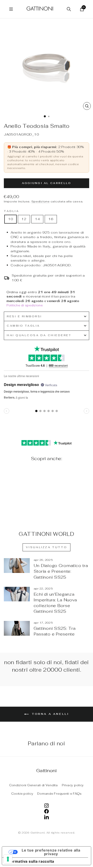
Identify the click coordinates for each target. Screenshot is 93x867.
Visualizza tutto (46, 547)
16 (50, 219)
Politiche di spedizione (25, 305)
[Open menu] (11, 9)
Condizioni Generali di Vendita (33, 785)
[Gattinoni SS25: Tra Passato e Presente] (17, 628)
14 (37, 219)
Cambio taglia (23, 325)
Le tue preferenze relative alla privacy (51, 852)
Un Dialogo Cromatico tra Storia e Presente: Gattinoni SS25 (61, 571)
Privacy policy (73, 785)
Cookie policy (22, 794)
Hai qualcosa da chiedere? (39, 335)
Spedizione (40, 201)
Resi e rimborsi (24, 316)
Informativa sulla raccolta (30, 861)
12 (23, 219)
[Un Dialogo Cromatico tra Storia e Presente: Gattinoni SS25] (17, 565)
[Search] (69, 9)
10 (10, 219)
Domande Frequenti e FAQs (59, 794)
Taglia (11, 211)
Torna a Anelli (49, 714)
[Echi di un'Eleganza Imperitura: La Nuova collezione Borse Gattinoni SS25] (17, 594)
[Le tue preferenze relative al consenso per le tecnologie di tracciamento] (8, 859)
